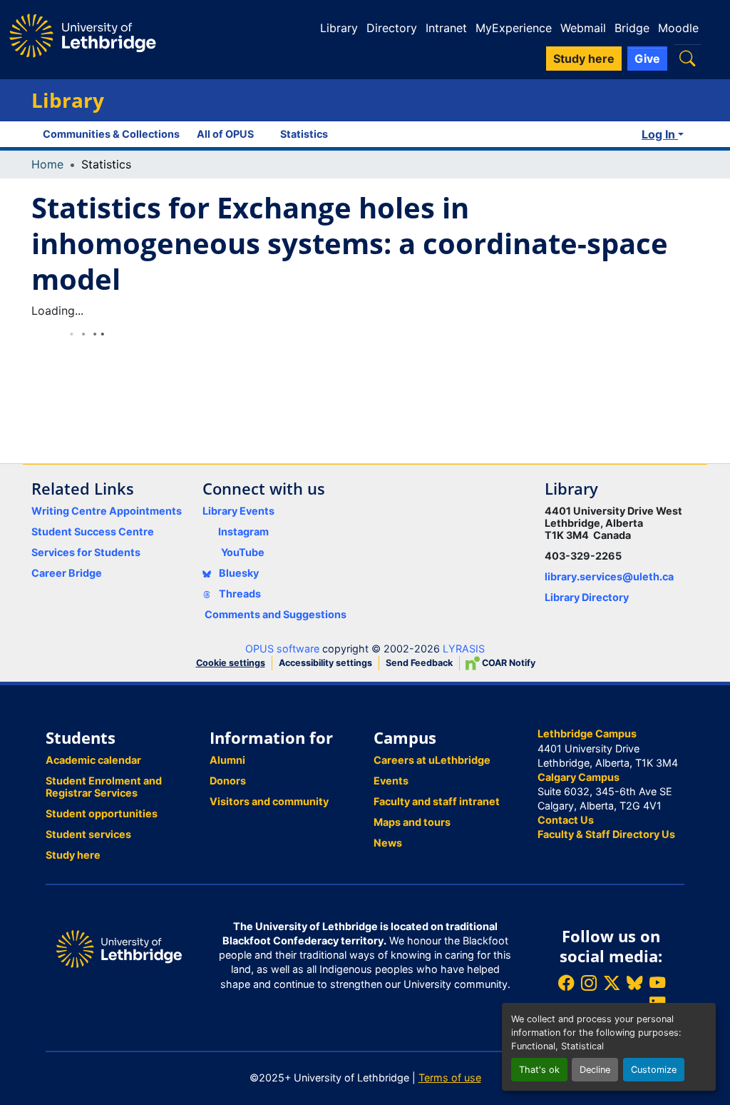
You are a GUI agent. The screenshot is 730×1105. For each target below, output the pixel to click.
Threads (239, 593)
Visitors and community (269, 801)
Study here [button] (584, 58)
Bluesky (238, 573)
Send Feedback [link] (419, 662)
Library (339, 28)
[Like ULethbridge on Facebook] (566, 982)
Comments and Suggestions (275, 614)
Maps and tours (412, 822)
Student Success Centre (92, 531)
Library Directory (587, 597)
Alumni (227, 760)
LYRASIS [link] (464, 648)
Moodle (678, 28)
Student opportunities (102, 813)
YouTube (242, 552)
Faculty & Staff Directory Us (606, 834)
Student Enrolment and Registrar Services (104, 786)
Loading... (57, 310)
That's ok (539, 1069)
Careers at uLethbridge (432, 760)
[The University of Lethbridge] (119, 948)
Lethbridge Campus (587, 733)
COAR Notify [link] (507, 662)
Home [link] (47, 164)
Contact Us (566, 820)
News (388, 843)
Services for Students (85, 552)
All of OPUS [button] (225, 134)
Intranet (446, 28)
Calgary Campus (579, 777)
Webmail (583, 28)
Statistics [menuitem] (304, 134)
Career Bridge (66, 573)
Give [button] (647, 58)
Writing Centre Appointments (106, 511)
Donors (228, 780)
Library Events (238, 511)
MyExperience (513, 28)
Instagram (243, 531)
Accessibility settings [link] (325, 662)
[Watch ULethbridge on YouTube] (657, 982)
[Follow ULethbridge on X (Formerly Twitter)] (611, 982)
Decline (595, 1069)
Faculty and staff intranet (437, 801)
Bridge (632, 28)
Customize (654, 1069)
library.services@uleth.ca (609, 576)
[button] (687, 58)
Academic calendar (93, 760)
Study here (73, 855)
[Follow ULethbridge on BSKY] (634, 982)
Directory (391, 28)
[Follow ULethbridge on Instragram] (588, 982)
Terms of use (449, 1077)
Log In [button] (660, 134)
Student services (88, 834)
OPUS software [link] (282, 648)
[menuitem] (230, 134)
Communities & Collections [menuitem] (111, 134)
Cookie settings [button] (230, 662)
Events (391, 780)
